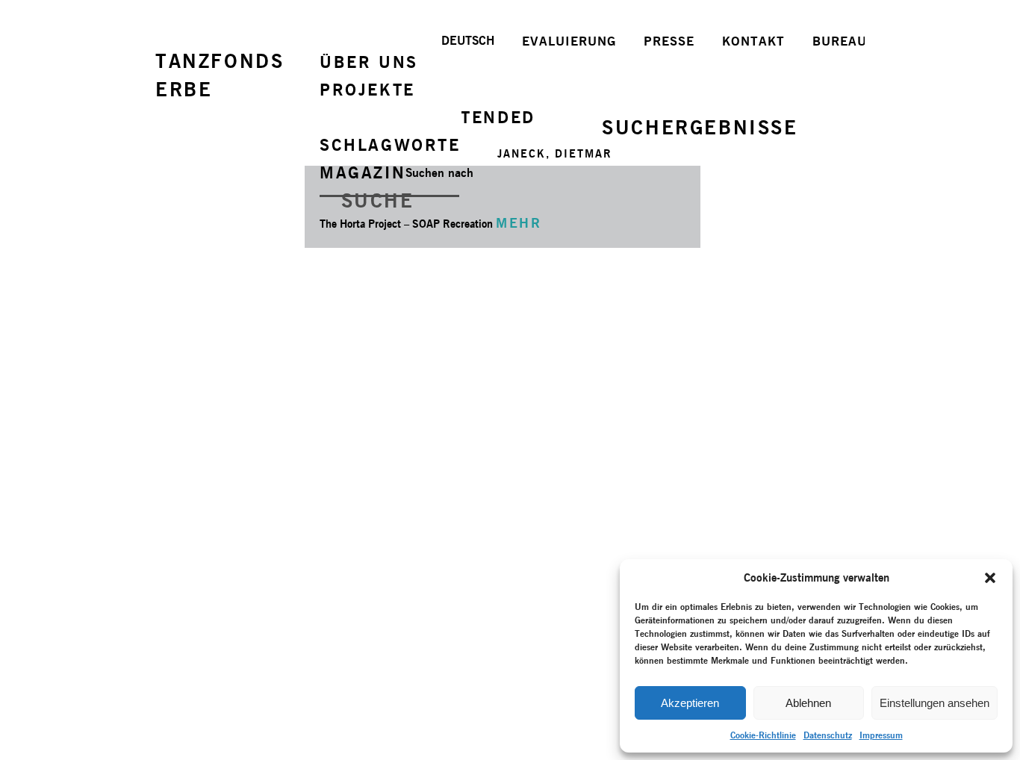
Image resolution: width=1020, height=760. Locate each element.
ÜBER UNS (369, 62)
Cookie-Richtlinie (763, 735)
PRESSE (669, 41)
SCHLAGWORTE (390, 145)
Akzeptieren (690, 703)
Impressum (881, 735)
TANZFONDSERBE (219, 75)
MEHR (518, 223)
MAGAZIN (362, 172)
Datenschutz (827, 735)
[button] (990, 577)
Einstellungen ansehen (934, 703)
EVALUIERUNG (569, 41)
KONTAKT (753, 41)
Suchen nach (439, 173)
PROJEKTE (367, 89)
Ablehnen (808, 703)
